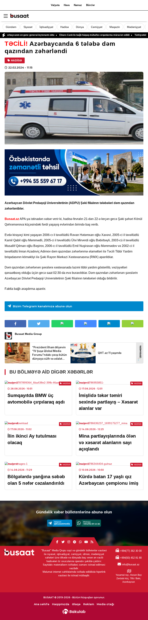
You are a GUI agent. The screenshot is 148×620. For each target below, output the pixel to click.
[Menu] (5, 16)
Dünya (80, 26)
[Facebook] (57, 542)
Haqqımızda (60, 604)
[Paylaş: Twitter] (39, 323)
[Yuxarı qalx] (137, 609)
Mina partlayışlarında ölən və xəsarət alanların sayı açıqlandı (107, 442)
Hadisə (64, 26)
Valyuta (55, 5)
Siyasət (28, 26)
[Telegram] (59, 523)
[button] (132, 323)
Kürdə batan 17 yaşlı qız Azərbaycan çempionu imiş (108, 480)
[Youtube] (86, 542)
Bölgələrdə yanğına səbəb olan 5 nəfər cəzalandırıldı (36, 480)
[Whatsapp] (88, 523)
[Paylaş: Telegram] (109, 323)
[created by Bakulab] (74, 611)
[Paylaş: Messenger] (86, 323)
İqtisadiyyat (46, 26)
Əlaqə (76, 604)
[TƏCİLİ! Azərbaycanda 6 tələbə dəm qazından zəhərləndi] (74, 108)
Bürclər (90, 5)
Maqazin (114, 26)
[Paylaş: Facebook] (15, 323)
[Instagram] (68, 542)
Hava (67, 5)
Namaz (78, 5)
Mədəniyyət (134, 26)
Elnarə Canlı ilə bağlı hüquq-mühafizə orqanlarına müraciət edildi (79, 35)
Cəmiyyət (96, 26)
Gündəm (11, 26)
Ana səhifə (41, 604)
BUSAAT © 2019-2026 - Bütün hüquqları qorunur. (74, 597)
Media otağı (105, 604)
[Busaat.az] (19, 16)
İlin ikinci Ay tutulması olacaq (32, 439)
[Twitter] (63, 542)
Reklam (88, 604)
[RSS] (91, 542)
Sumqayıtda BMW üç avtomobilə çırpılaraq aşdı (36, 398)
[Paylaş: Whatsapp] (62, 323)
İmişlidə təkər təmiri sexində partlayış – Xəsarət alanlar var (108, 402)
